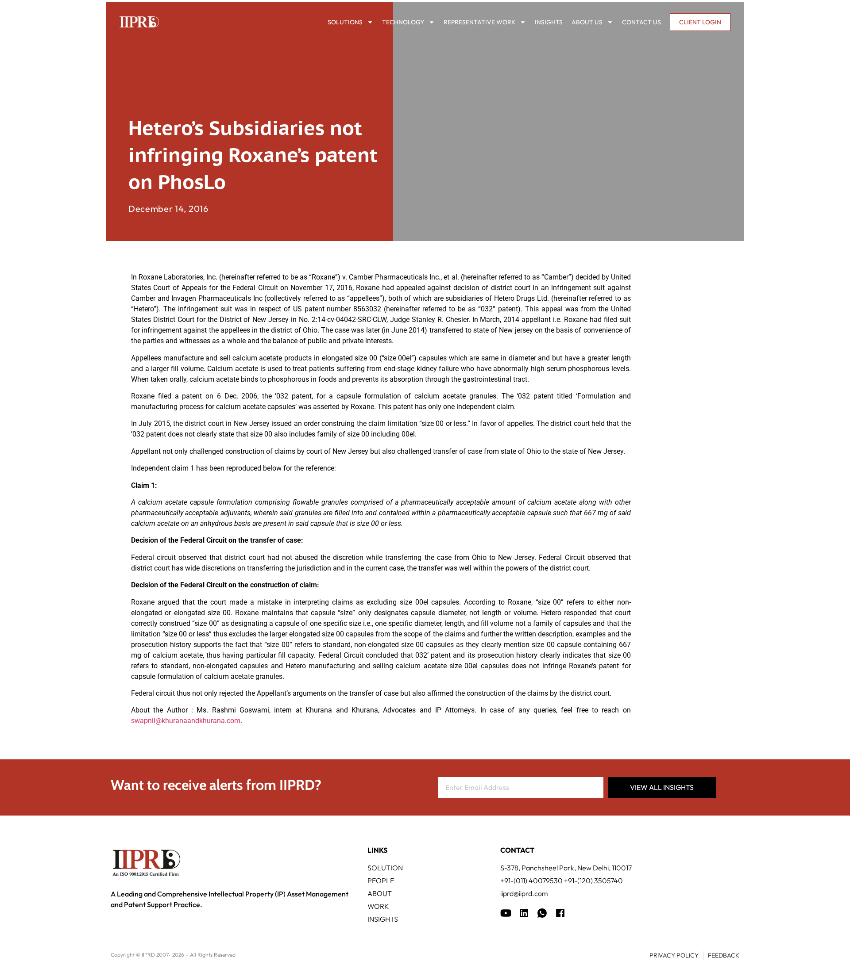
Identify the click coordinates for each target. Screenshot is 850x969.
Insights (549, 22)
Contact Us (641, 22)
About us (587, 22)
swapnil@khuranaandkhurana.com (185, 720)
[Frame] (542, 913)
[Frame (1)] (523, 913)
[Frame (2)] (560, 913)
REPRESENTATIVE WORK (479, 22)
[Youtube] (505, 913)
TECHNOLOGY (403, 22)
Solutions (345, 22)
